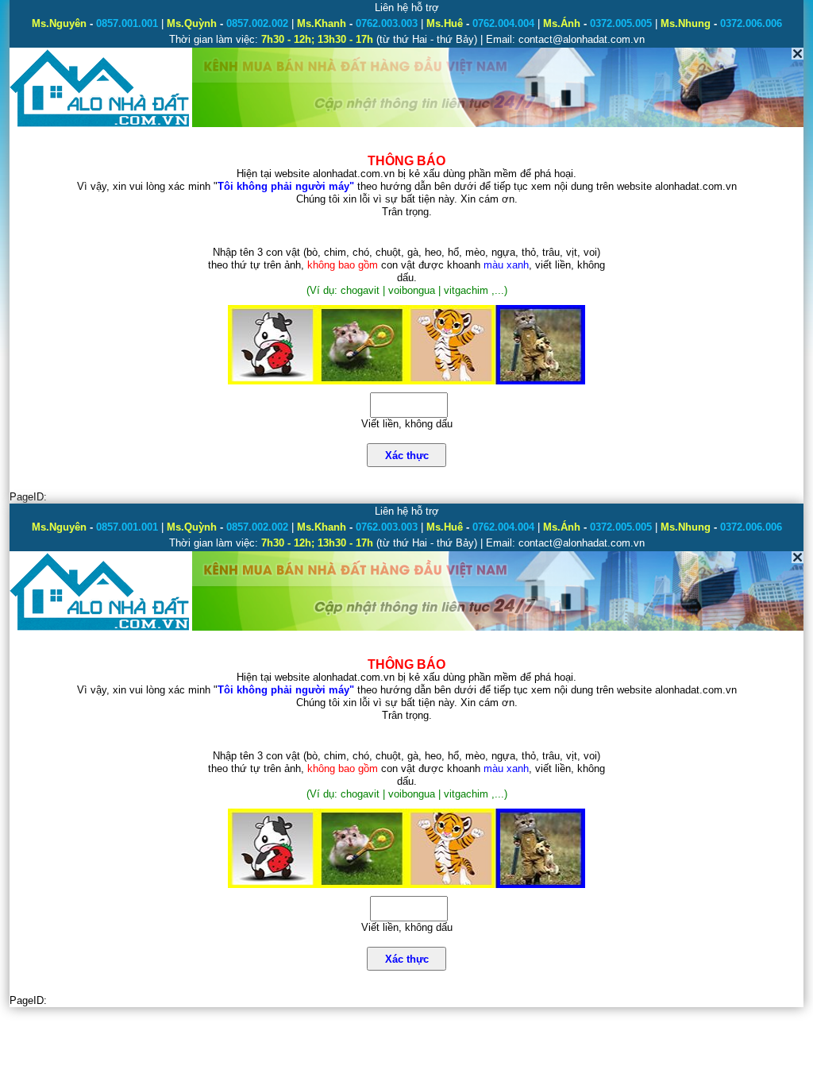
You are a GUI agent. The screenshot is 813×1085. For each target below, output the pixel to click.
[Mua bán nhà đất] (100, 125)
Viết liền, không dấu (407, 424)
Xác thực (407, 455)
